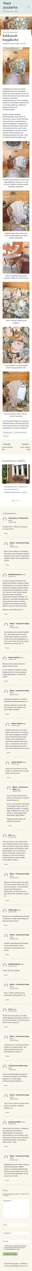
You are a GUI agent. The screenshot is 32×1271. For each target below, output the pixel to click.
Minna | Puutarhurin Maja (12, 43)
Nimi (5, 1225)
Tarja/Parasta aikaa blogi (17, 1066)
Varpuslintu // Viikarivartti (18, 518)
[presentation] (16, 473)
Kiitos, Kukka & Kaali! (25, 447)
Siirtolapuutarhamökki (10, 32)
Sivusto (5, 1241)
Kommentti (7, 1201)
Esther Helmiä (13, 657)
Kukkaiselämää (14, 964)
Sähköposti (7, 1233)
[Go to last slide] (4, 482)
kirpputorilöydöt (7, 432)
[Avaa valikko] (28, 7)
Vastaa (6, 533)
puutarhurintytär (14, 1122)
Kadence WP (23, 1266)
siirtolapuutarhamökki (20, 432)
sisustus (5, 436)
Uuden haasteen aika (7, 447)
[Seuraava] (27, 482)
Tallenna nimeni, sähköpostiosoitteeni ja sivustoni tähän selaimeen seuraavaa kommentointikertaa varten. (15, 1247)
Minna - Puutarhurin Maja (19, 543)
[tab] (12, 500)
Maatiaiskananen (14, 574)
